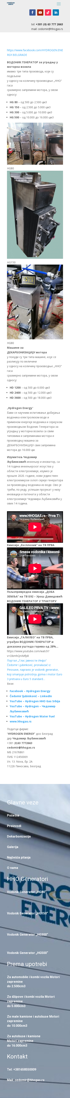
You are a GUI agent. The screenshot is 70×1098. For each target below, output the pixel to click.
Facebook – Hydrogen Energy (30, 691)
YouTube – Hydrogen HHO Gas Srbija (35, 701)
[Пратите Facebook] (32, 12)
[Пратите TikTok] (48, 12)
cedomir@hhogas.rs (50, 29)
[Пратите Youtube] (40, 12)
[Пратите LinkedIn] (56, 12)
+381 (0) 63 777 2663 (49, 24)
